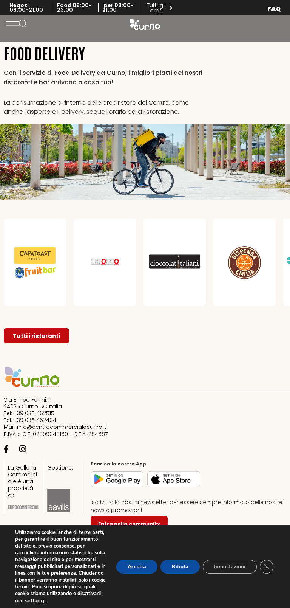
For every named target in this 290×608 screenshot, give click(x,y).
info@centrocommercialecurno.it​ (61, 427)
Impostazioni (229, 566)
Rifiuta (180, 566)
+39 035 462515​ (34, 413)
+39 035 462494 (35, 420)
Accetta (137, 566)
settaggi (35, 600)
